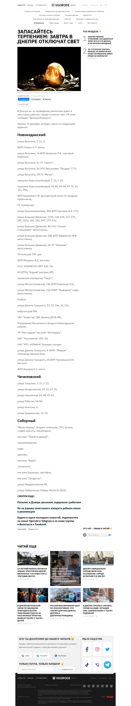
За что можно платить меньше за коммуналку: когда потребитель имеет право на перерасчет (100, 52)
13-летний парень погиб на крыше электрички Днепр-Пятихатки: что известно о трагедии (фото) (32, 572)
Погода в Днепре (71, 15)
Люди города (54, 23)
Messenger (62, 656)
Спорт (80, 23)
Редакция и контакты (51, 685)
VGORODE (63, 678)
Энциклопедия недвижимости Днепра (89, 11)
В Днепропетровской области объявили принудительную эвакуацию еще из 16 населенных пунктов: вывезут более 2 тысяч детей (29, 613)
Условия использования (24, 685)
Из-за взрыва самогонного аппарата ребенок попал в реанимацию (49, 509)
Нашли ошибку (21, 529)
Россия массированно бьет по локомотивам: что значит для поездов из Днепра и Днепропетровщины (65, 610)
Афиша (30, 5)
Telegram (46, 520)
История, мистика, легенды (49, 15)
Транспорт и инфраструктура (87, 19)
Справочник (41, 5)
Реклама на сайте (76, 685)
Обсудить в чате (33, 529)
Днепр (73, 678)
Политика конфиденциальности (26, 687)
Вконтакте (25, 524)
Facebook (40, 524)
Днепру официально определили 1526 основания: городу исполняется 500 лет (94, 572)
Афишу (85, 5)
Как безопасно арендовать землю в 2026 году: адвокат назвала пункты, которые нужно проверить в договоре (64, 574)
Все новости (92, 23)
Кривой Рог (87, 15)
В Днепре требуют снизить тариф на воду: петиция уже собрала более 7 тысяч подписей (97, 609)
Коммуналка (39, 23)
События (67, 19)
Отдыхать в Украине (32, 11)
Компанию (94, 5)
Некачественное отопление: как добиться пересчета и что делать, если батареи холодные (100, 40)
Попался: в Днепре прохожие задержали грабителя (49, 502)
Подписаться (67, 669)
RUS (106, 5)
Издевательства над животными (57, 11)
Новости (21, 5)
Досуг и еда (68, 23)
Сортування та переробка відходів (46, 19)
